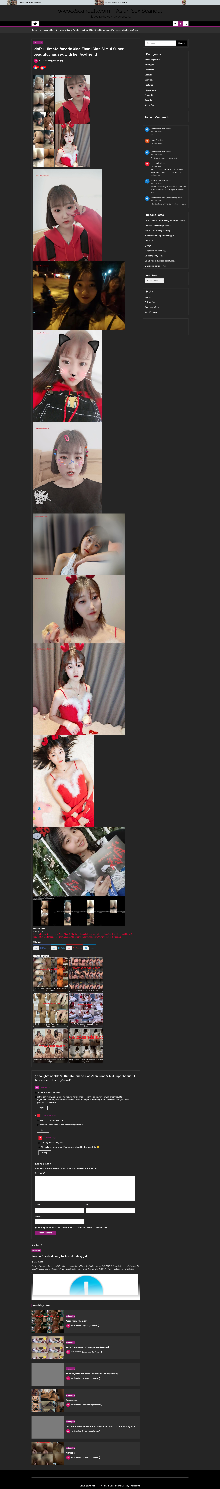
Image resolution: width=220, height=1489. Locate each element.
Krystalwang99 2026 (173, 198)
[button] (175, 23)
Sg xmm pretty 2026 (154, 256)
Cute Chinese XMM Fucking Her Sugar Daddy (165, 220)
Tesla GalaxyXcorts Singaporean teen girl (87, 1347)
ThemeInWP (135, 1486)
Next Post (36, 1245)
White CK (149, 241)
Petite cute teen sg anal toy (116, 2)
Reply (41, 1108)
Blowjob (148, 75)
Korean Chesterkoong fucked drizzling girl (59, 1256)
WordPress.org (151, 312)
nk (152, 140)
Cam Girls (149, 80)
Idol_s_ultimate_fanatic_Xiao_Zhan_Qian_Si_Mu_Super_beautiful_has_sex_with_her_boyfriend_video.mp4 (78, 937)
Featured (149, 85)
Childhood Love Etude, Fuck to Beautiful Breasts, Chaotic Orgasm (100, 1426)
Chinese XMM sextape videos (29, 2)
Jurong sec (71, 1400)
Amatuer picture (152, 60)
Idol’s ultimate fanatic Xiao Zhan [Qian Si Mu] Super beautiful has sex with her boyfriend (78, 51)
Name (37, 1204)
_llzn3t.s (148, 246)
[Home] (35, 23)
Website (39, 1216)
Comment (40, 1173)
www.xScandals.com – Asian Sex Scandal (110, 11)
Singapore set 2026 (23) (155, 251)
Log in (148, 297)
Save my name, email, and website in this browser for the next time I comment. (73, 1227)
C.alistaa (167, 129)
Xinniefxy (70, 1452)
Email (88, 1204)
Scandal (148, 100)
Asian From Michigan (76, 1321)
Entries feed (150, 302)
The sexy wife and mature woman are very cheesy (92, 1373)
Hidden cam (150, 90)
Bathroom (149, 70)
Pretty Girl (149, 95)
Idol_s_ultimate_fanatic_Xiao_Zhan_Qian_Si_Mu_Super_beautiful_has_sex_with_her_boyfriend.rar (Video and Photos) (82, 934)
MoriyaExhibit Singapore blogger (159, 236)
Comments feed (152, 307)
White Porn (150, 105)
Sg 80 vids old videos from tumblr (160, 261)
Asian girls (38, 42)
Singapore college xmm (155, 266)
